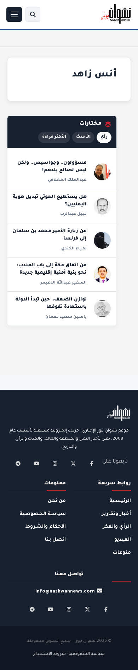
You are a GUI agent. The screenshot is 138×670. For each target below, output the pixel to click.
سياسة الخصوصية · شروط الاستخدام (69, 654)
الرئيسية (120, 501)
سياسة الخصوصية (42, 514)
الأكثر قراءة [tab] (54, 137)
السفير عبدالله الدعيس (63, 283)
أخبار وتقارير (116, 514)
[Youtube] (36, 463)
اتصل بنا (55, 539)
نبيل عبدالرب (73, 214)
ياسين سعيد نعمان (66, 317)
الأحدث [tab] (83, 137)
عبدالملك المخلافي (67, 180)
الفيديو (122, 539)
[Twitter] (73, 463)
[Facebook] (91, 463)
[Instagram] (55, 463)
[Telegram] (18, 463)
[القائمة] (14, 14)
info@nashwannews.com (65, 591)
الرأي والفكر (117, 526)
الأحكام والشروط (45, 526)
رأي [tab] (104, 137)
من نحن (57, 501)
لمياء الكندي (74, 249)
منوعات (122, 553)
